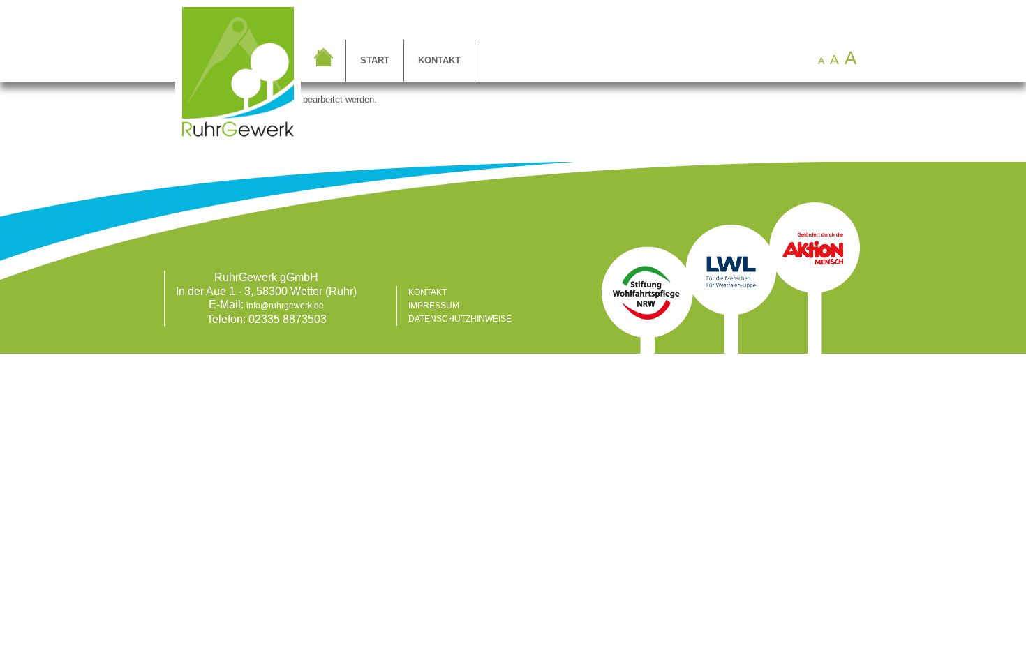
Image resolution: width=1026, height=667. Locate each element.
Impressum (433, 305)
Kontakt (439, 60)
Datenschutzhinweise (460, 319)
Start (374, 60)
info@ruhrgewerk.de (285, 305)
